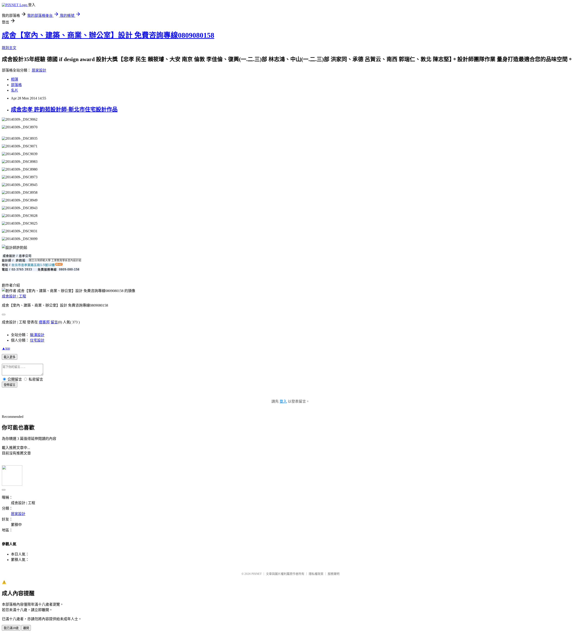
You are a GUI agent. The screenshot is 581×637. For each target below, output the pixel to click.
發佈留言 (9, 385)
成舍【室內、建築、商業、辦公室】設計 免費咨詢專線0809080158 (108, 35)
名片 (14, 90)
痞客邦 (44, 322)
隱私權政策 (316, 573)
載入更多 (9, 357)
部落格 (16, 85)
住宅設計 (37, 340)
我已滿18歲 (11, 628)
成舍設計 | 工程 (14, 296)
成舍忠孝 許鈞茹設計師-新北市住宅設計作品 (64, 109)
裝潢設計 (37, 335)
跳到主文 (9, 48)
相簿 (14, 79)
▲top (6, 348)
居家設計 (39, 70)
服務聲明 (334, 573)
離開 (26, 628)
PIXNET (256, 573)
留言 (54, 322)
